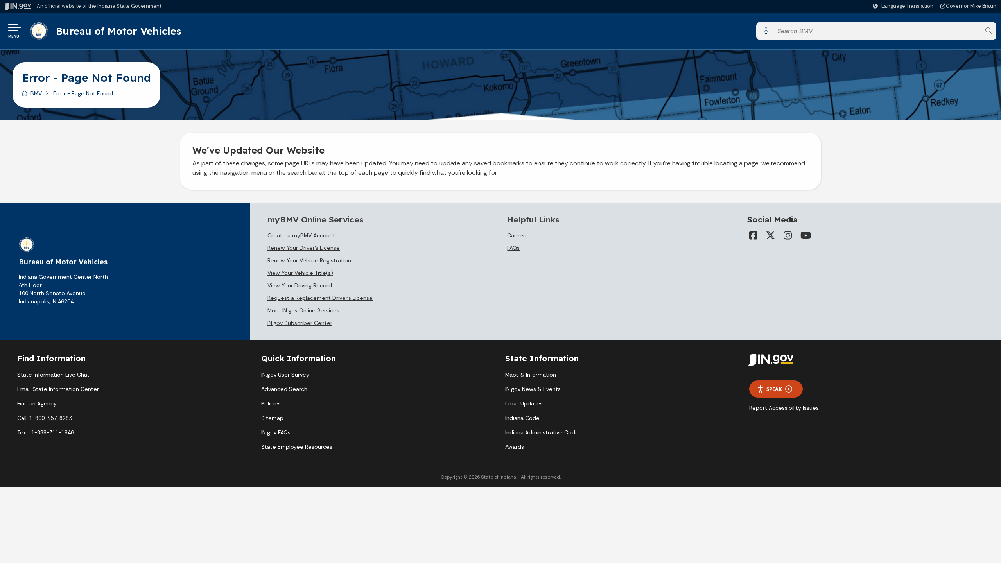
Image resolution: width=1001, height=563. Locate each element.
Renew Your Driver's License (303, 247)
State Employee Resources (296, 446)
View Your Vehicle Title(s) (300, 272)
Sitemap (272, 417)
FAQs (513, 247)
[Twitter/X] (770, 235)
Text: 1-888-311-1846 (45, 432)
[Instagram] (788, 235)
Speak (774, 389)
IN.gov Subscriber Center (299, 322)
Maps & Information (530, 374)
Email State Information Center (58, 389)
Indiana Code (522, 417)
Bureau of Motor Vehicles (118, 31)
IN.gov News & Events (533, 389)
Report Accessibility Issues (784, 407)
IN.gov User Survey (285, 374)
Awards (514, 446)
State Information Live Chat (53, 374)
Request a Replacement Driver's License (320, 297)
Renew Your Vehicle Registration (309, 260)
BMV (36, 93)
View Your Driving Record (299, 285)
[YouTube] (805, 235)
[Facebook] (753, 235)
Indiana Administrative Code (542, 432)
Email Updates (524, 403)
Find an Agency (37, 403)
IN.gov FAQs (276, 432)
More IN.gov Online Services (303, 310)
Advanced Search (284, 389)
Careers (517, 235)
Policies (271, 403)
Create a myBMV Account (301, 235)
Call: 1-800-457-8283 (44, 417)
